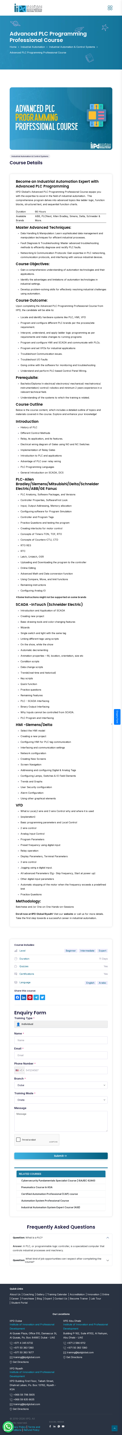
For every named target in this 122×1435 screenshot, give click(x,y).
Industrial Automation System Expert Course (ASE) (50, 1207)
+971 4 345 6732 (23, 1342)
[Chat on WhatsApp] (8, 1427)
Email (19, 1048)
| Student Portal (19, 1302)
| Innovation (92, 1294)
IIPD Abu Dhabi (72, 1320)
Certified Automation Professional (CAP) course (49, 1193)
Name (19, 1033)
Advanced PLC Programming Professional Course (38, 52)
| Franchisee (27, 1298)
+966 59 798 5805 (24, 1394)
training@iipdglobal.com (26, 1357)
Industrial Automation (33, 46)
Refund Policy (31, 1429)
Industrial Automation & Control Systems (72, 46)
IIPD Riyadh (16, 1368)
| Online (105, 1294)
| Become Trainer (78, 1298)
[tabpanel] (61, 550)
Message (20, 1108)
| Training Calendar (56, 1294)
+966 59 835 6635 (23, 1399)
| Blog (38, 1298)
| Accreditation (76, 1294)
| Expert (47, 1298)
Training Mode (25, 1093)
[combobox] (19, 1070)
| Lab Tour (95, 1298)
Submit (59, 1156)
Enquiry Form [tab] (117, 717)
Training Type (24, 1018)
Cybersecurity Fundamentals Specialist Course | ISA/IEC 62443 (58, 1180)
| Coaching (28, 1294)
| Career (14, 1298)
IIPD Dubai (16, 1320)
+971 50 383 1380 (23, 1347)
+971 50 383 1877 (23, 1352)
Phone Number (25, 1063)
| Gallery (39, 1294)
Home (13, 46)
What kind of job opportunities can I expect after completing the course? (57, 1260)
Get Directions (21, 1361)
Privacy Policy (18, 1426)
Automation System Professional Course (45, 1200)
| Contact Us (60, 1298)
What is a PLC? (28, 1237)
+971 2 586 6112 (75, 1342)
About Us (15, 1294)
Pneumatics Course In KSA (37, 1187)
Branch (20, 1078)
